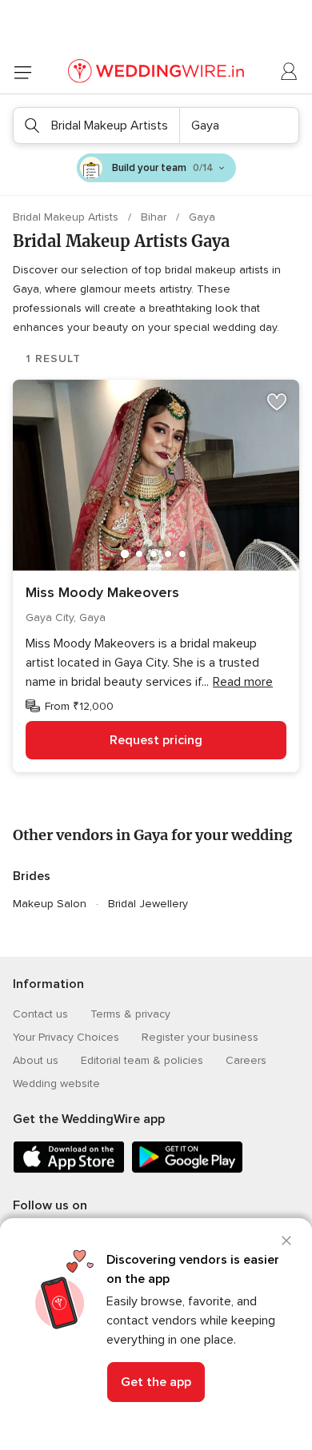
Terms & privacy (130, 1014)
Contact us (40, 1014)
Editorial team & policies (142, 1060)
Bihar (155, 217)
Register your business (200, 1037)
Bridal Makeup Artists (67, 217)
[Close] (286, 1241)
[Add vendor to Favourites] (277, 402)
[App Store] (69, 1170)
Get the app (156, 1382)
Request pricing (156, 740)
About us (35, 1060)
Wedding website (56, 1083)
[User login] (289, 72)
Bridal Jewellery (148, 903)
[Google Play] (187, 1170)
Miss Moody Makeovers (102, 592)
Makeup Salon (49, 903)
